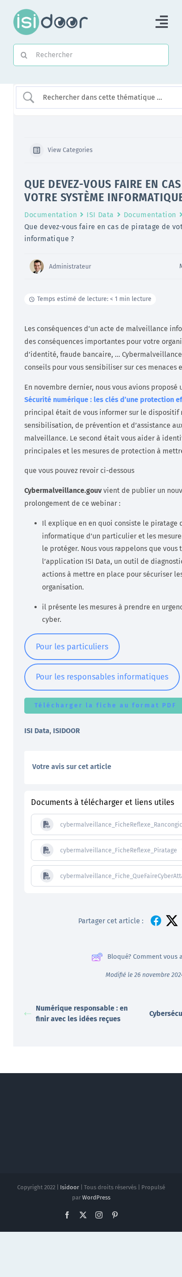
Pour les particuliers (72, 647)
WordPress (96, 1197)
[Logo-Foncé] (50, 12)
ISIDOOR (66, 730)
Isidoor (69, 1187)
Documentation (50, 215)
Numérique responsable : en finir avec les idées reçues (82, 1013)
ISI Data (100, 215)
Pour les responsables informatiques (102, 677)
